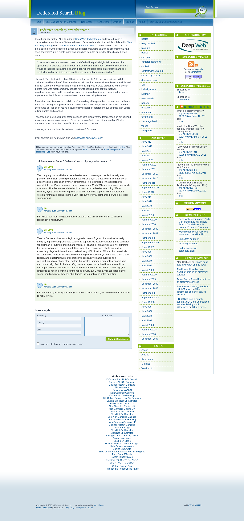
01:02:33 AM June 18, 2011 (193, 116)
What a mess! (199, 307)
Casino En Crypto (122, 449)
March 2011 (147, 160)
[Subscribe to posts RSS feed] (191, 66)
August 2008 (148, 302)
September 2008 (150, 297)
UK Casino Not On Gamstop (122, 419)
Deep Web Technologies (88, 39)
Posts (181, 92)
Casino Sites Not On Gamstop (122, 401)
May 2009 (146, 261)
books (144, 52)
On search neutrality (189, 239)
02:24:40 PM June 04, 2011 (193, 137)
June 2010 (146, 201)
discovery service (150, 80)
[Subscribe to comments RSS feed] (196, 66)
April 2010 (146, 210)
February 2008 (149, 329)
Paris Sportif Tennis (122, 454)
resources (146, 107)
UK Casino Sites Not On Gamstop (122, 379)
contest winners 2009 (152, 71)
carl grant (146, 57)
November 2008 (149, 288)
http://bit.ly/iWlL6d (188, 113)
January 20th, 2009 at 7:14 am (58, 232)
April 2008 (146, 320)
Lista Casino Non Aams (122, 446)
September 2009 (150, 242)
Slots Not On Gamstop (122, 414)
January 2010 (148, 224)
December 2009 (149, 229)
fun (143, 84)
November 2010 (149, 178)
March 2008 (147, 325)
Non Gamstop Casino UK (122, 406)
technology (147, 116)
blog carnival (148, 43)
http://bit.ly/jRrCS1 (188, 152)
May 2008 (146, 316)
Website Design (43, 507)
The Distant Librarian (187, 269)
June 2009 (146, 256)
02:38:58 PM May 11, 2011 (192, 154)
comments (195, 72)
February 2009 (149, 274)
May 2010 (146, 206)
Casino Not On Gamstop (122, 395)
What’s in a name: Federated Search (78, 45)
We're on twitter (197, 107)
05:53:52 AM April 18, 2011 (192, 172)
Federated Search (61, 13)
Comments (184, 99)
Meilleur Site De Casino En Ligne (122, 443)
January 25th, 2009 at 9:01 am (58, 287)
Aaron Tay (182, 279)
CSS (190, 505)
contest (145, 66)
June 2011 (146, 146)
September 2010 (150, 187)
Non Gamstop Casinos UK (122, 422)
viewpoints (146, 130)
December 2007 (149, 338)
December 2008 (149, 284)
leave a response (112, 149)
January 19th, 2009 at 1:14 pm (58, 169)
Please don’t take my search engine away (192, 263)
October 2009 (148, 238)
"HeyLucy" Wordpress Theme (79, 507)
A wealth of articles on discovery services (192, 272)
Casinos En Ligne (122, 427)
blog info (145, 48)
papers (145, 103)
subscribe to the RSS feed (88, 138)
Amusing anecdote (188, 243)
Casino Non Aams (122, 438)
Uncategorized (149, 121)
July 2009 (146, 251)
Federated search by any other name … (66, 30)
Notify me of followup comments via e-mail (61, 344)
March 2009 (147, 270)
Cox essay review (150, 75)
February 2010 (149, 219)
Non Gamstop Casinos (122, 393)
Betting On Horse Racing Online (122, 435)
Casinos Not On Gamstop (122, 382)
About (144, 350)
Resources (147, 359)
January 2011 (148, 169)
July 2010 (146, 196)
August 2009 (148, 247)
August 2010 (148, 192)
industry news (148, 89)
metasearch (147, 98)
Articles (145, 354)
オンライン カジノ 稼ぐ (122, 463)
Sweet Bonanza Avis (122, 457)
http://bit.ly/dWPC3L (189, 188)
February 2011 (149, 164)
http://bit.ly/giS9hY (188, 170)
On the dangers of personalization (188, 249)
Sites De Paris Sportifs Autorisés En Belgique (122, 451)
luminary (145, 94)
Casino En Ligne (122, 441)
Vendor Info (147, 368)
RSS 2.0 (86, 149)
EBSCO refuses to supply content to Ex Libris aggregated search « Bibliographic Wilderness (193, 303)
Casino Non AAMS (122, 390)
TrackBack (43, 152)
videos (144, 126)
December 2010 (149, 174)
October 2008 (148, 293)
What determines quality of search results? (191, 292)
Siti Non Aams (122, 387)
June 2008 (146, 311)
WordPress (99, 505)
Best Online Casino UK (122, 403)
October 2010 (148, 183)
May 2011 (146, 151)
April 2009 (146, 265)
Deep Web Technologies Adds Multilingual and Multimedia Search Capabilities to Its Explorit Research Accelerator (194, 223)
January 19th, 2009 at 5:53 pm (58, 211)
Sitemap (145, 364)
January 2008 (148, 334)
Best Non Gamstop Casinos (122, 417)
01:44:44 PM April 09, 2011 (192, 190)
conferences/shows (151, 62)
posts (200, 69)
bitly (181, 121)
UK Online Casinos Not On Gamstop (122, 398)
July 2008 (146, 306)
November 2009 (149, 233)
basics (122, 147)
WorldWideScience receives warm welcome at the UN (193, 233)
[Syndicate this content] (181, 107)
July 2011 (146, 141)
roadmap (146, 112)
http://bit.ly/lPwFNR (188, 134)
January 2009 (148, 279)
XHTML (198, 505)
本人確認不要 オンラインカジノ (122, 460)
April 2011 (146, 155)
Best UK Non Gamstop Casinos (165, 22)
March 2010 (147, 215)
